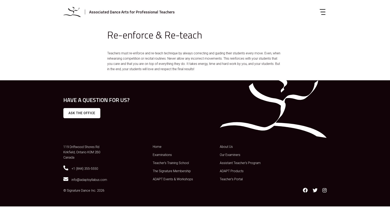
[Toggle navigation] (322, 12)
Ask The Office (81, 113)
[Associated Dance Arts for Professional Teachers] (72, 12)
